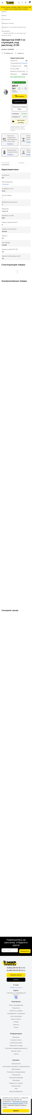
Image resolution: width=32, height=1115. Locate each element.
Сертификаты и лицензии (16, 1013)
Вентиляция (16, 1069)
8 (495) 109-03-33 (13, 970)
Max (16, 997)
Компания (16, 1002)
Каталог (16, 979)
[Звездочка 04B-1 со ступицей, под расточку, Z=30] (5, 92)
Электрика (16, 1080)
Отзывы (21, 163)
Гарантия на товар (16, 1045)
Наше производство (16, 1005)
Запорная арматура (16, 1077)
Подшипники (16, 1086)
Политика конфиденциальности (16, 1048)
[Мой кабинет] (25, 2)
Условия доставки (16, 1043)
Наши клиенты (16, 1019)
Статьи (16, 1027)
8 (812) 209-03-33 (13, 968)
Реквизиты (16, 1008)
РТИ (16, 1088)
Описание (5, 163)
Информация (16, 1034)
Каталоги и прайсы (16, 1011)
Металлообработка (16, 1091)
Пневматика (16, 1075)
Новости (16, 1024)
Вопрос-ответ (16, 1051)
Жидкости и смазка (16, 1083)
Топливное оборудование (16, 1072)
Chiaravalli (24, 63)
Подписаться (24, 951)
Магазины (16, 1037)
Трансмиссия (16, 1063)
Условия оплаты (16, 1040)
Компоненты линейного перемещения (16, 1066)
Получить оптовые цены (19, 108)
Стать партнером (16, 1016)
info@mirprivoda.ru (16, 987)
